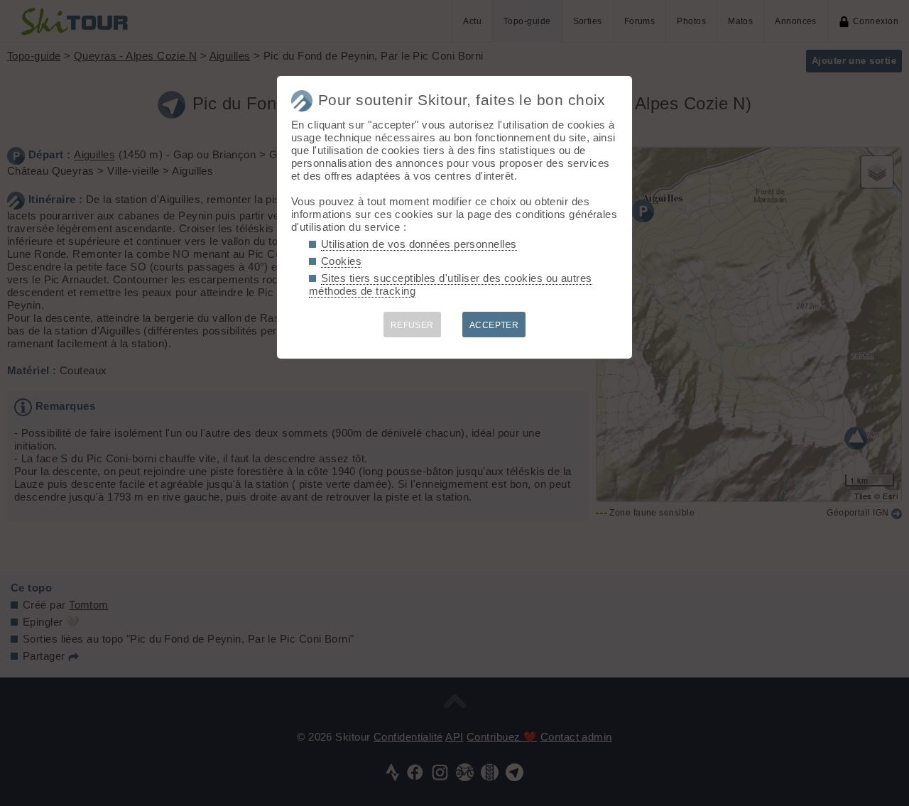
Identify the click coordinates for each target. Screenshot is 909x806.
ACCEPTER (494, 325)
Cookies (341, 261)
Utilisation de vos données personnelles (419, 244)
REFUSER (412, 325)
